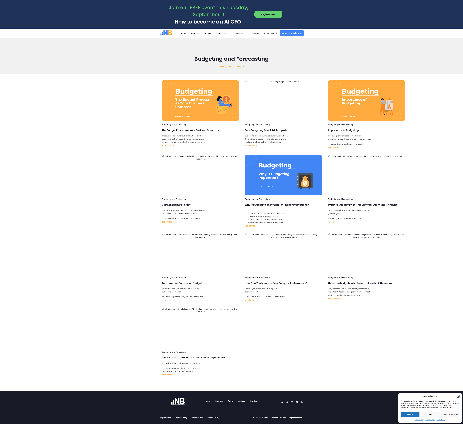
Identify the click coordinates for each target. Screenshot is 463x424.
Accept (410, 414)
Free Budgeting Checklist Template (266, 130)
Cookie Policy (419, 420)
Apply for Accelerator (291, 33)
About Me (195, 33)
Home (183, 33)
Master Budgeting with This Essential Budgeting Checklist (362, 204)
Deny (430, 414)
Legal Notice (441, 420)
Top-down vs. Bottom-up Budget (182, 283)
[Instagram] (292, 402)
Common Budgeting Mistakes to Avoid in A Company (360, 283)
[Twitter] (287, 402)
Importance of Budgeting (343, 130)
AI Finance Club (270, 33)
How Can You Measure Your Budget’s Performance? (276, 283)
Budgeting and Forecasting (174, 124)
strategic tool (269, 216)
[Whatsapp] (302, 402)
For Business (221, 33)
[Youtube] (282, 402)
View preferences (450, 414)
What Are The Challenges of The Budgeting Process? (193, 357)
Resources (239, 33)
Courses (207, 33)
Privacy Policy (430, 420)
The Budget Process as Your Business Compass (190, 130)
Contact (255, 33)
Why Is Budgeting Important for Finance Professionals (277, 204)
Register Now (268, 14)
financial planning (274, 139)
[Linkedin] (297, 402)
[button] (458, 396)
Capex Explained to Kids (176, 204)
